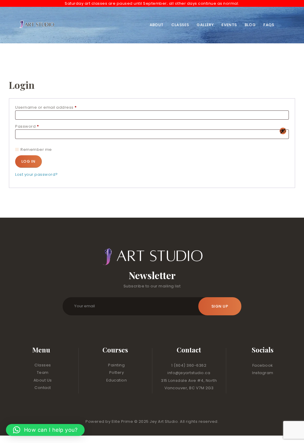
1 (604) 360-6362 (188, 365)
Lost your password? (36, 174)
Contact (42, 387)
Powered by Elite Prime (110, 421)
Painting (116, 365)
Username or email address (55, 107)
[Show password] (283, 131)
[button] (45, 430)
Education (116, 380)
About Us (43, 380)
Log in (28, 161)
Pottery (116, 372)
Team (43, 372)
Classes (42, 365)
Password (36, 126)
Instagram (262, 373)
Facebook (262, 365)
